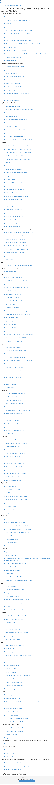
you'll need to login (33, 779)
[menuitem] (1, 3)
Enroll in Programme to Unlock (27, 781)
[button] (1, 1)
